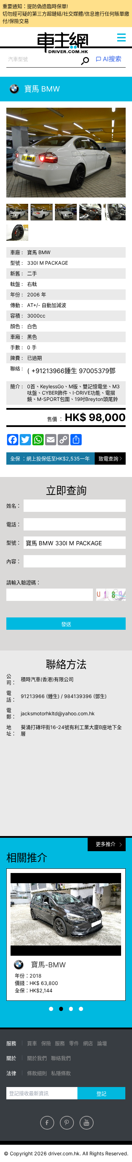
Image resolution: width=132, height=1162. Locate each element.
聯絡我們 (61, 1058)
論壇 (102, 1043)
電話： (13, 524)
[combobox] (42, 59)
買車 (32, 1043)
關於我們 (37, 1058)
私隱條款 (61, 1073)
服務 (60, 1043)
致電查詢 (108, 458)
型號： (13, 543)
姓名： (13, 506)
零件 (74, 1043)
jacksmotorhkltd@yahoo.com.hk (58, 713)
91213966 (33, 696)
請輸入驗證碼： (23, 582)
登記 (101, 1094)
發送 (66, 624)
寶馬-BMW (47, 965)
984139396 (78, 696)
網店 (88, 1043)
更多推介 (105, 844)
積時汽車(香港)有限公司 (47, 679)
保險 (46, 1043)
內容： (13, 561)
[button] (17, 212)
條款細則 (37, 1073)
